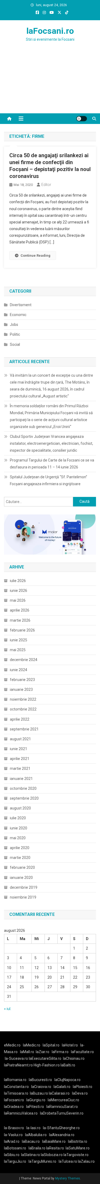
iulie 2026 (18, 581)
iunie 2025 (18, 640)
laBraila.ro (37, 1148)
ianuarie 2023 (21, 689)
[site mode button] (81, 118)
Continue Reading (35, 255)
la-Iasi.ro (33, 1128)
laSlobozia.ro (52, 1155)
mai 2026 (18, 600)
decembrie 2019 (23, 887)
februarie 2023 (22, 680)
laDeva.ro (80, 1093)
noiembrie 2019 (23, 897)
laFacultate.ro (82, 1052)
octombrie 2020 (23, 788)
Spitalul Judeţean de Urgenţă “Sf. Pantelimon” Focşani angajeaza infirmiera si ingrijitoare (48, 480)
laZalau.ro (86, 1161)
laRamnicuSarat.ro (62, 1106)
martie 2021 (20, 768)
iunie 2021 (18, 749)
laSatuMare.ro (78, 1148)
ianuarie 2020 (21, 877)
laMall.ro (27, 1052)
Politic (15, 334)
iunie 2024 (18, 670)
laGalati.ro (62, 1087)
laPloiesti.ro (82, 1087)
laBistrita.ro (77, 1141)
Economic (18, 315)
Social (15, 344)
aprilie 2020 (19, 848)
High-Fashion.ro (47, 1065)
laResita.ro (55, 1148)
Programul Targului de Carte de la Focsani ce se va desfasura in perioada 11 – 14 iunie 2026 (52, 463)
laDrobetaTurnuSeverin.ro (61, 1113)
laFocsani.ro (50, 31)
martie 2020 (20, 857)
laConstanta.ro (16, 1087)
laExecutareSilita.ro (45, 1058)
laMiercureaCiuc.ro (63, 1100)
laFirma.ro (60, 1052)
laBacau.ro (31, 1141)
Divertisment (20, 305)
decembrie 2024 (23, 660)
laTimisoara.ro (16, 1093)
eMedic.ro (12, 1045)
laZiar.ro (42, 1052)
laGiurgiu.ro (37, 1100)
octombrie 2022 (23, 709)
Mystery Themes (67, 1178)
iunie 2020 (18, 828)
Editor (46, 184)
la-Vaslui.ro (14, 1135)
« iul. (7, 1009)
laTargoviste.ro (76, 1155)
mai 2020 (18, 838)
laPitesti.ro (35, 1106)
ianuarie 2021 (21, 778)
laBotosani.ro (15, 1148)
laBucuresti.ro (40, 1080)
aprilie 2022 (19, 719)
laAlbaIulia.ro (36, 1135)
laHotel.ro (70, 1045)
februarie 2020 (22, 867)
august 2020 (20, 808)
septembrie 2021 (24, 729)
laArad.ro (11, 1141)
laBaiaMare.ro (54, 1141)
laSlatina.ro (30, 1155)
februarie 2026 (22, 630)
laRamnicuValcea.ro (21, 1113)
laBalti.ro (68, 1065)
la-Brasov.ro (14, 1128)
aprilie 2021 (19, 759)
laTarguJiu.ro (16, 1161)
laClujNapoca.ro (67, 1080)
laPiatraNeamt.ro (18, 1065)
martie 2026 (20, 620)
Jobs (14, 324)
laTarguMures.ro (42, 1161)
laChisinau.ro (74, 1058)
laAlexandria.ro (61, 1135)
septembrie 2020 (24, 798)
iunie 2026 (18, 590)
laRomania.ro (15, 1080)
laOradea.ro (14, 1106)
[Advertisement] (50, 84)
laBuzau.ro (39, 1093)
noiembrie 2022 (23, 699)
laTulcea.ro (68, 1161)
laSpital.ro (51, 1045)
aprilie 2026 (19, 610)
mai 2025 (18, 650)
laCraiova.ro (41, 1087)
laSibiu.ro (11, 1155)
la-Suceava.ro (16, 1058)
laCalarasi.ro (59, 1093)
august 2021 (20, 739)
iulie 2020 (18, 818)
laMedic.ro (32, 1045)
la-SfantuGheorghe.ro (61, 1128)
